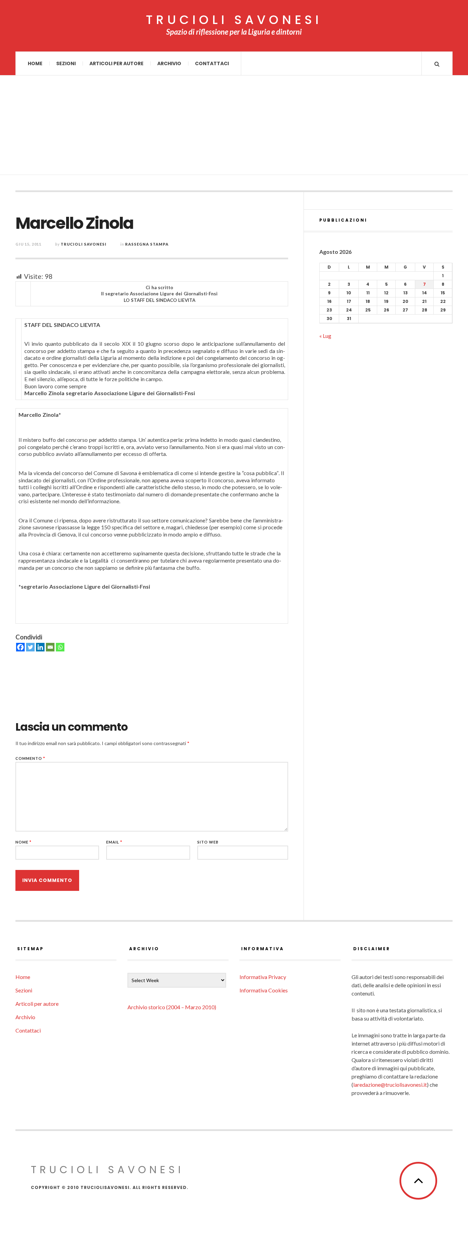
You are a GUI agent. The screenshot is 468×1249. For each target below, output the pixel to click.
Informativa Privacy (262, 977)
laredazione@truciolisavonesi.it (390, 1084)
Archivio (169, 63)
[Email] (50, 647)
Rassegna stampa (147, 244)
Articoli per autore (116, 63)
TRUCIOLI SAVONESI (234, 19)
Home (35, 63)
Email (114, 842)
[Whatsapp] (60, 647)
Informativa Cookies (263, 990)
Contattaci (212, 63)
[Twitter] (30, 647)
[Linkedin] (40, 647)
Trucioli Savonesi (84, 244)
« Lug (325, 335)
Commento (30, 758)
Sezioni (66, 63)
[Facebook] (20, 647)
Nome (23, 842)
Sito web (208, 842)
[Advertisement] (234, 127)
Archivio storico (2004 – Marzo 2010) (171, 1007)
